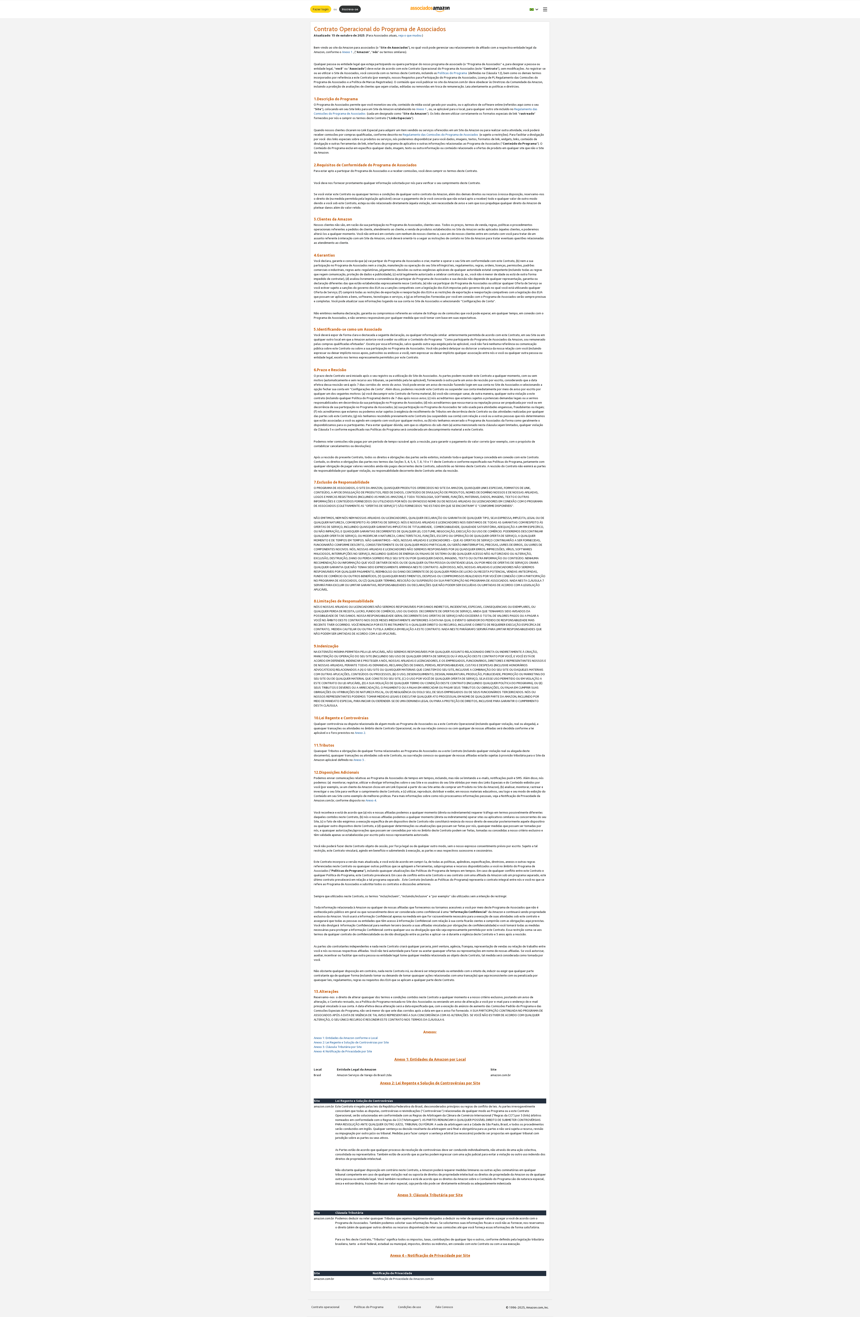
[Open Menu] (544, 9)
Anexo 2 (360, 733)
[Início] (430, 9)
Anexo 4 (371, 800)
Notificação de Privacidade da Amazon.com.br (403, 1279)
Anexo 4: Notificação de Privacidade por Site (343, 1051)
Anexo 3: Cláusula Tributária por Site (338, 1047)
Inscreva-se (350, 9)
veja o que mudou (409, 35)
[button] (534, 9)
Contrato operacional (325, 1307)
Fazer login (321, 9)
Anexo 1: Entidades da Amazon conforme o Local (346, 1038)
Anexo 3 (358, 760)
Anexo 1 (347, 52)
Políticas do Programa (452, 73)
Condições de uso (409, 1307)
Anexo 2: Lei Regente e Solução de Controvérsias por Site (351, 1042)
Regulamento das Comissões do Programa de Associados (440, 134)
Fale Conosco (444, 1307)
